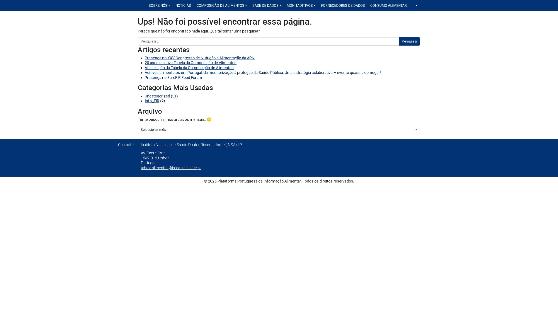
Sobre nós (158, 5)
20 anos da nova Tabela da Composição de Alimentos (190, 62)
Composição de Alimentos (220, 5)
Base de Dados (265, 5)
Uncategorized (157, 96)
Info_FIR (152, 101)
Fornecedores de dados (343, 5)
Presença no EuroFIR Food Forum (173, 77)
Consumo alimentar (388, 5)
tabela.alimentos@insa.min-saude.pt (171, 168)
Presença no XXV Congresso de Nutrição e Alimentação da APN (200, 58)
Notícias (183, 5)
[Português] (414, 5)
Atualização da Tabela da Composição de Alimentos (189, 67)
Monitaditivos (300, 5)
